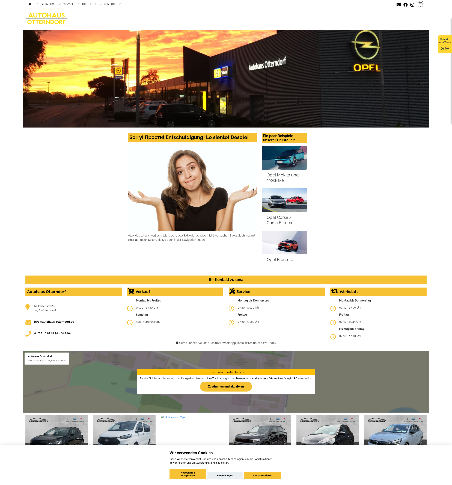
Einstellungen (225, 475)
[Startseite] (421, 4)
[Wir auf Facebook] (405, 4)
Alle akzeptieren (262, 475)
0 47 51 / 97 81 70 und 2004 (53, 333)
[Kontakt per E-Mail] (399, 4)
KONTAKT (109, 4)
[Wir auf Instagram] (412, 4)
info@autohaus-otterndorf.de (54, 321)
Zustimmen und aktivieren (226, 386)
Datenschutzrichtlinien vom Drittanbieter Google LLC (266, 378)
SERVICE (68, 4)
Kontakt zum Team (445, 41)
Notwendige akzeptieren (188, 474)
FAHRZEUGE (48, 4)
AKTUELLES (89, 4)
